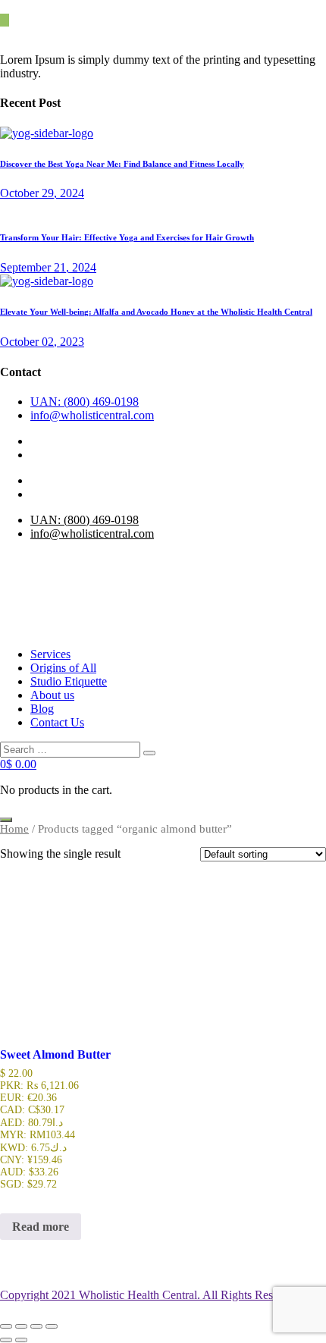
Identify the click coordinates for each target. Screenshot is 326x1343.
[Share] (36, 1326)
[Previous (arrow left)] (6, 1340)
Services (50, 654)
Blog (42, 708)
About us (52, 695)
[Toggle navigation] (6, 819)
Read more (40, 1226)
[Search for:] (71, 748)
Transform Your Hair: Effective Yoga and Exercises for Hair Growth (127, 237)
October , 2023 (42, 341)
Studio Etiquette (68, 681)
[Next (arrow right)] (21, 1340)
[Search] (149, 753)
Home (14, 829)
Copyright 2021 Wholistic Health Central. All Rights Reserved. (151, 1294)
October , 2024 (42, 193)
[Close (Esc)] (51, 1326)
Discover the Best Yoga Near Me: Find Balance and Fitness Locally (122, 163)
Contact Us (57, 722)
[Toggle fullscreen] (21, 1326)
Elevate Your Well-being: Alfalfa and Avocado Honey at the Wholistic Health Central (156, 311)
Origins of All (63, 667)
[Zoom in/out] (6, 1326)
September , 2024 (48, 267)
